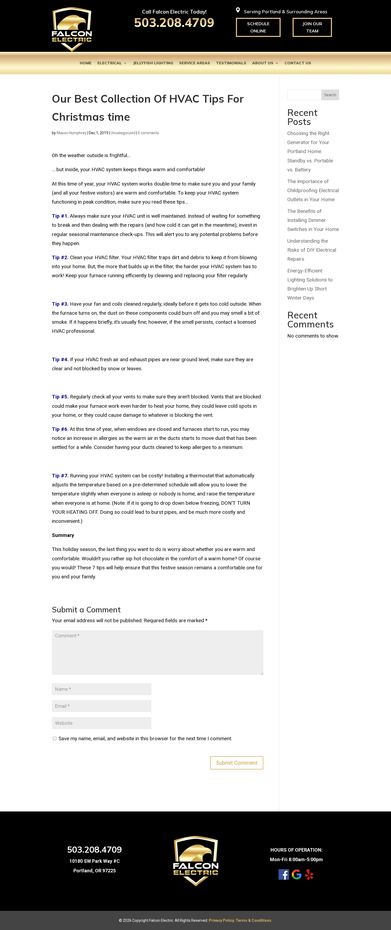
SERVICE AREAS (194, 63)
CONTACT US (298, 63)
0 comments (148, 133)
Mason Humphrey (71, 133)
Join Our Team (312, 27)
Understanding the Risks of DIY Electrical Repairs (311, 250)
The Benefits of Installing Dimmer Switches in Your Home (313, 220)
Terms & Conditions (253, 920)
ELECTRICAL (109, 63)
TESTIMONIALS (231, 63)
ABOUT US (262, 63)
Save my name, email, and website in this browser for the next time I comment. (145, 738)
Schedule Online (258, 27)
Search (330, 95)
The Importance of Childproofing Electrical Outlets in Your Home (313, 190)
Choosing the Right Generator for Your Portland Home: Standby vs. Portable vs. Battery (310, 151)
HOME (85, 63)
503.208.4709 (174, 22)
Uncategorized (123, 133)
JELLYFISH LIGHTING (153, 63)
